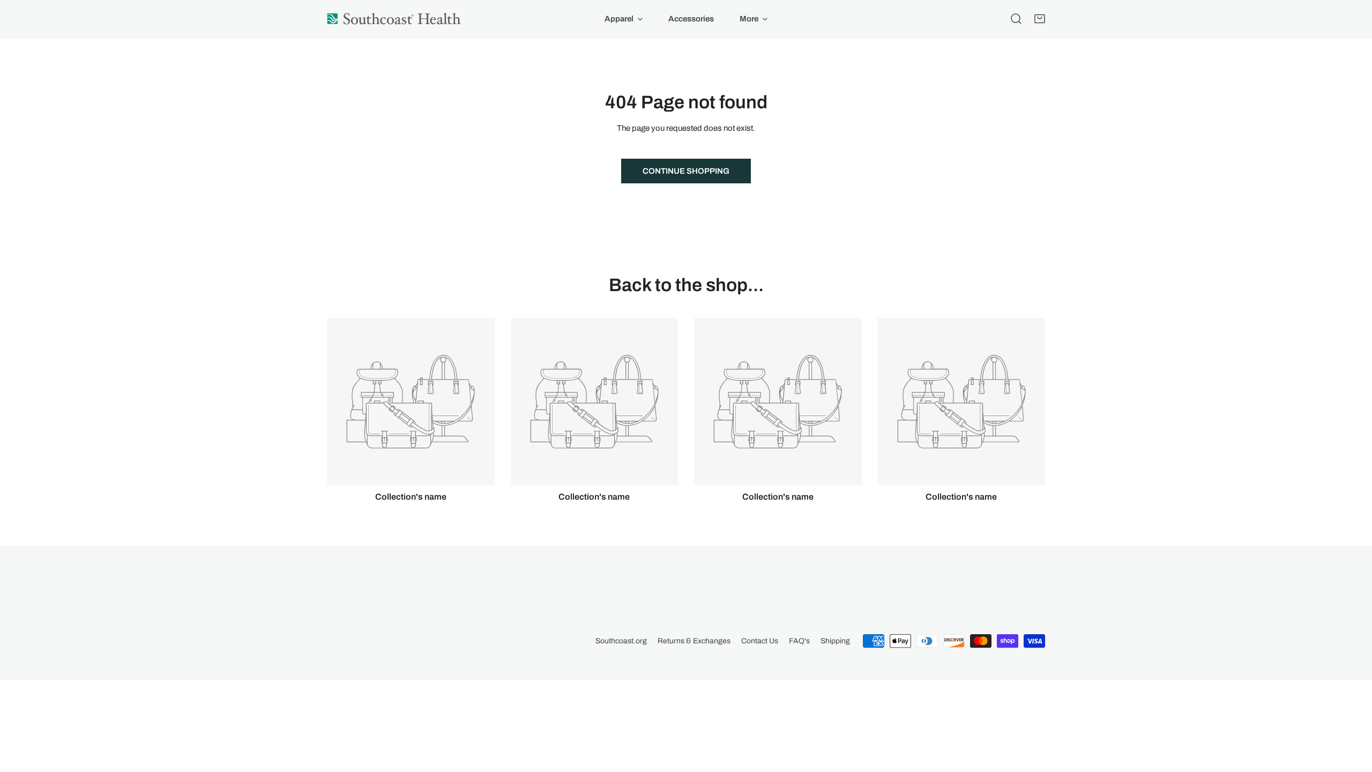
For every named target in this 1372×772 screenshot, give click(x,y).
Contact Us (759, 641)
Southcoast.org (621, 641)
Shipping (835, 641)
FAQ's (799, 641)
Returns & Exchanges (694, 641)
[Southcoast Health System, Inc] (394, 19)
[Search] (1016, 19)
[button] (1040, 19)
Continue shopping (686, 171)
